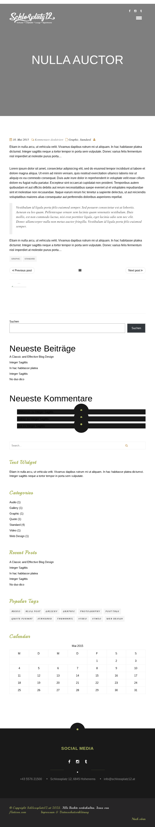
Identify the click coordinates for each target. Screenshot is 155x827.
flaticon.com (17, 812)
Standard (85, 139)
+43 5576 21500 (31, 779)
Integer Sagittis (18, 362)
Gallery (13, 507)
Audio (12, 502)
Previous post (23, 270)
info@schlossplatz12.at (119, 779)
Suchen (14, 321)
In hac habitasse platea (23, 368)
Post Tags (112, 611)
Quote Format (21, 619)
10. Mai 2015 (21, 139)
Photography (90, 611)
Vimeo (96, 619)
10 (135, 668)
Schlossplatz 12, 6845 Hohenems (72, 779)
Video (12, 530)
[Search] (126, 445)
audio (15, 611)
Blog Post (33, 611)
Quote (13, 519)
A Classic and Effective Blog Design (31, 356)
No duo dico (16, 379)
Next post (134, 270)
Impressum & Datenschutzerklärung (65, 812)
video (82, 619)
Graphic (73, 139)
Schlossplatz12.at (39, 808)
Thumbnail (65, 619)
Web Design (17, 536)
